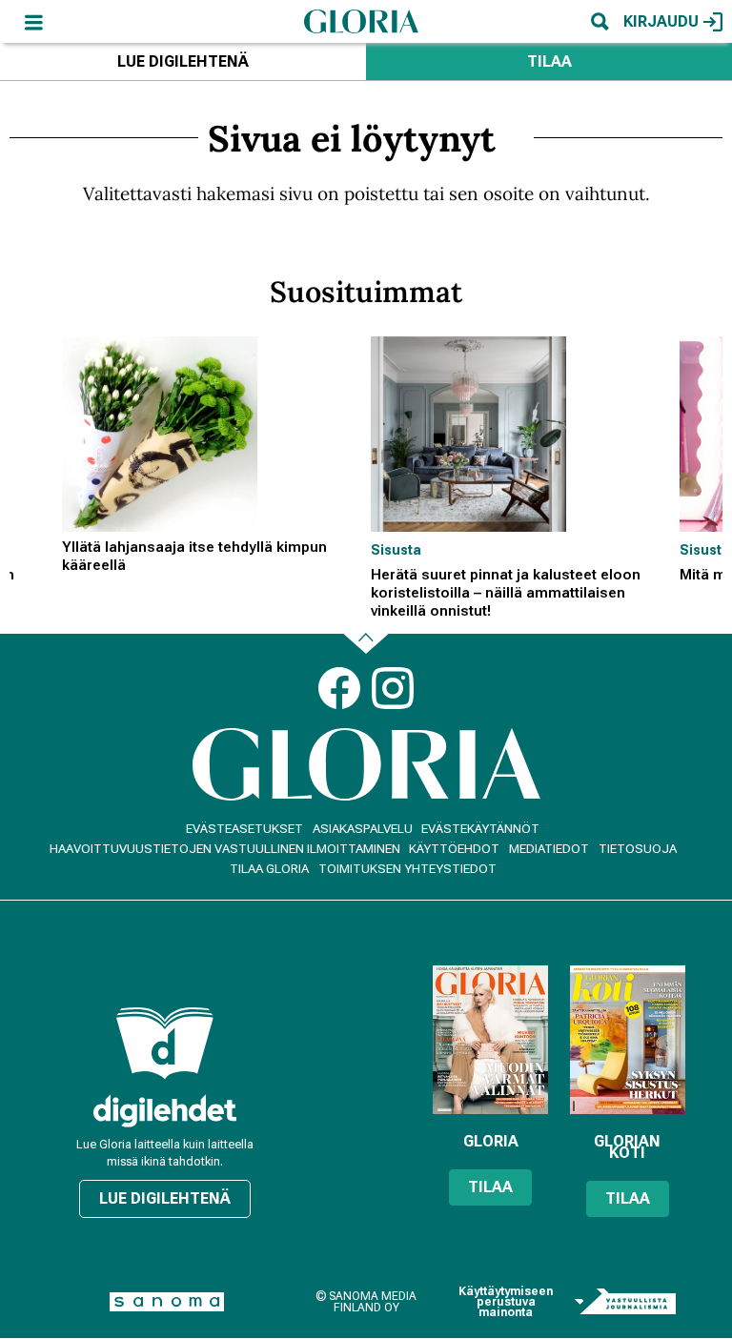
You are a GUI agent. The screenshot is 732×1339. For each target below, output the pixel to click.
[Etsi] (599, 21)
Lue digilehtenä (183, 61)
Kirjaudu (661, 21)
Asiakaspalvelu (363, 829)
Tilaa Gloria (269, 869)
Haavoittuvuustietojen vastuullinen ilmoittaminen (225, 849)
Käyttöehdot (454, 849)
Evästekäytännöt (480, 829)
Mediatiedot (549, 849)
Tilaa (549, 61)
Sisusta (396, 550)
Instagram (393, 688)
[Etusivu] (361, 21)
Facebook (339, 688)
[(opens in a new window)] (165, 1110)
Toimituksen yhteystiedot (407, 869)
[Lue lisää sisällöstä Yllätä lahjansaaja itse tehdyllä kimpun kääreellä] (211, 434)
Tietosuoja (638, 849)
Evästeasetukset (244, 829)
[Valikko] (33, 21)
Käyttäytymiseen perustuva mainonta (505, 1302)
